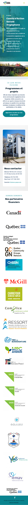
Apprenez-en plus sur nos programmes (14, 113)
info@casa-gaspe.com (15, 182)
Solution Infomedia (13, 502)
